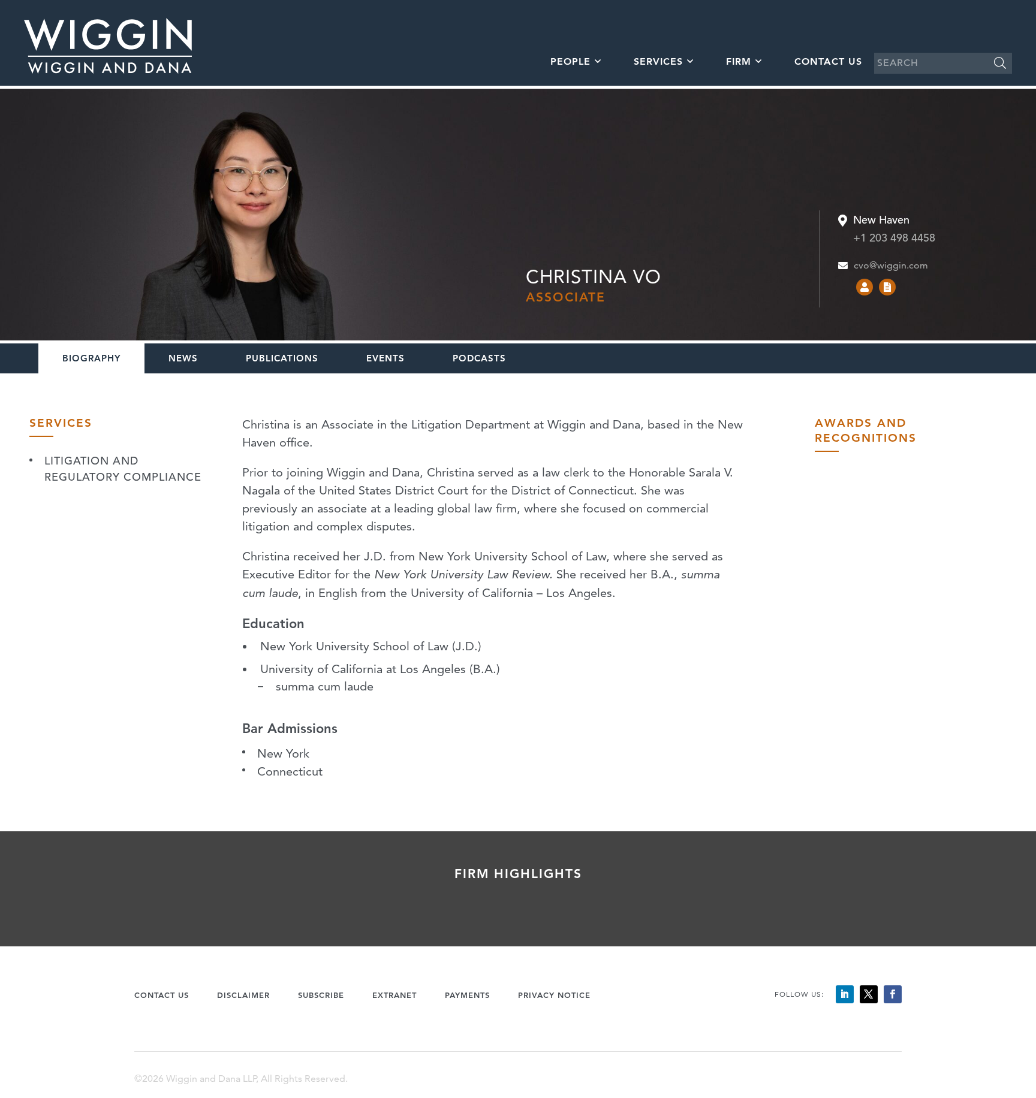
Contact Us (828, 61)
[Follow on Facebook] (893, 994)
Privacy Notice (554, 995)
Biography (91, 358)
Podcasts (479, 358)
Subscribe (321, 995)
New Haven (881, 221)
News (183, 358)
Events (385, 358)
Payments (467, 995)
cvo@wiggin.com (891, 265)
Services (658, 61)
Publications (282, 358)
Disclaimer (243, 995)
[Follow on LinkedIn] (845, 994)
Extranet (394, 995)
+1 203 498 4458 (894, 238)
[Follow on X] (869, 994)
